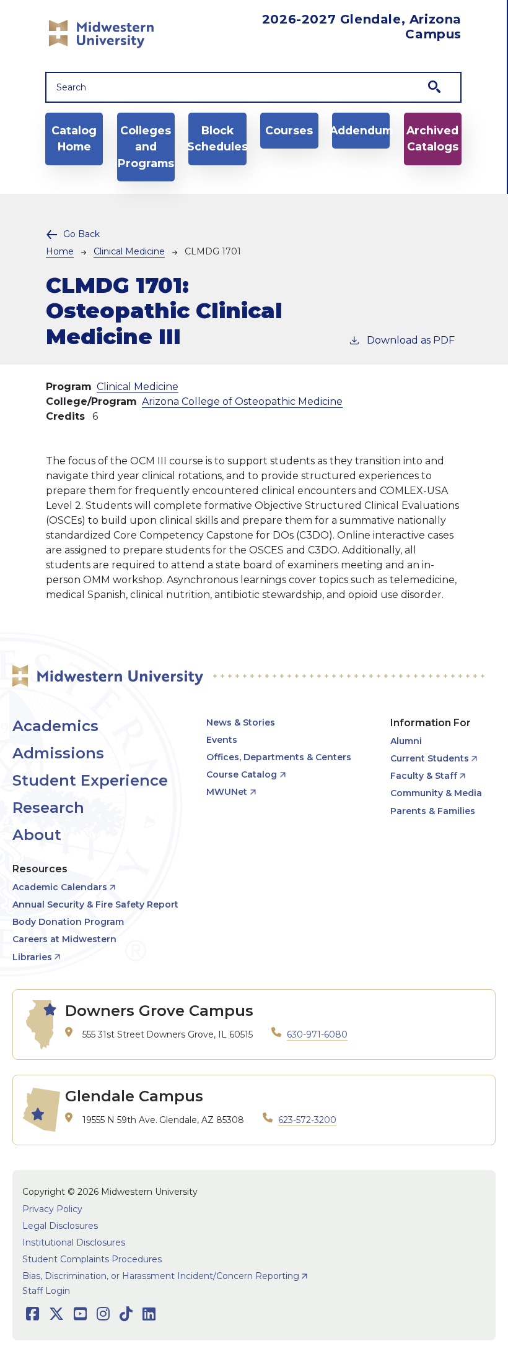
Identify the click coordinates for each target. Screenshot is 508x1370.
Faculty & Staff (423, 775)
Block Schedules (217, 138)
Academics (55, 726)
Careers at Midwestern (64, 939)
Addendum (361, 130)
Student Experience (90, 780)
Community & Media (436, 793)
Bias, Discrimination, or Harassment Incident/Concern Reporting (160, 1275)
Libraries (32, 957)
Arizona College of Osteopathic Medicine (242, 401)
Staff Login (46, 1290)
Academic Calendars (59, 887)
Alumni (406, 741)
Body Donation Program (68, 921)
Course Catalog (241, 774)
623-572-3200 (307, 1119)
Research (48, 808)
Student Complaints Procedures (92, 1259)
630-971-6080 (317, 1034)
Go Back (81, 234)
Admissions (58, 753)
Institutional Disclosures (73, 1242)
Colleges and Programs (146, 147)
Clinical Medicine (129, 251)
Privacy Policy (52, 1209)
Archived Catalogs (432, 138)
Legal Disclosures (60, 1225)
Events (221, 739)
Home (60, 251)
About (36, 835)
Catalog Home (74, 138)
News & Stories (240, 722)
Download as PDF (411, 340)
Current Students (429, 758)
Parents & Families (432, 811)
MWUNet (226, 791)
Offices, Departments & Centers (278, 757)
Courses (289, 130)
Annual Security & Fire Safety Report (95, 904)
